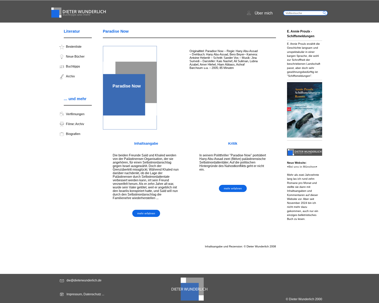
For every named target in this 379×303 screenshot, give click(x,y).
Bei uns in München (302, 166)
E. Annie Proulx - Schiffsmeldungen (300, 34)
